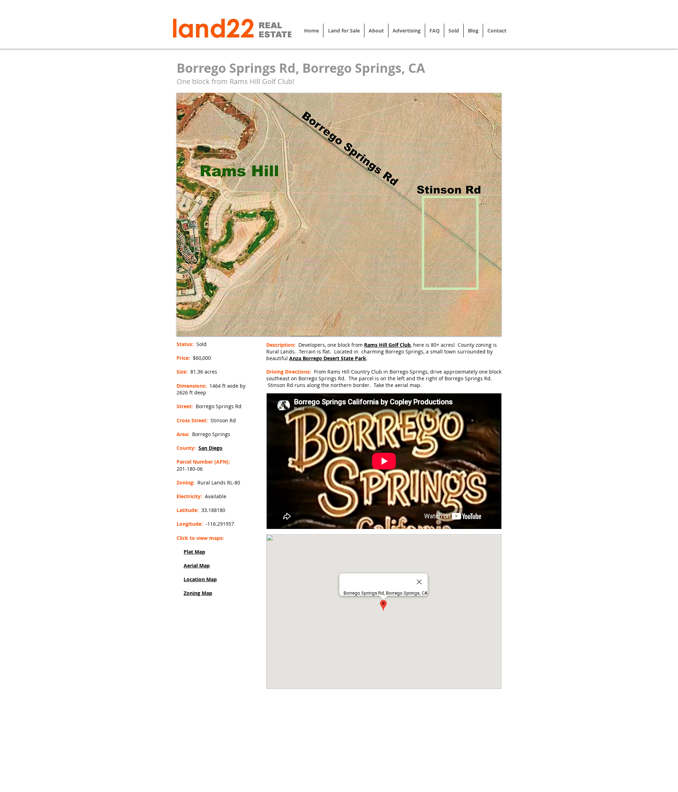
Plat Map (194, 551)
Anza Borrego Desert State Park (327, 358)
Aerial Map (197, 565)
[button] (339, 214)
